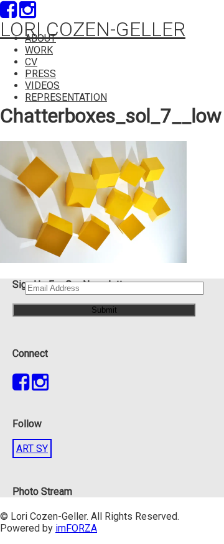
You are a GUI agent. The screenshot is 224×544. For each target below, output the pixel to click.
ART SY (32, 448)
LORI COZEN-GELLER (92, 29)
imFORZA (76, 528)
